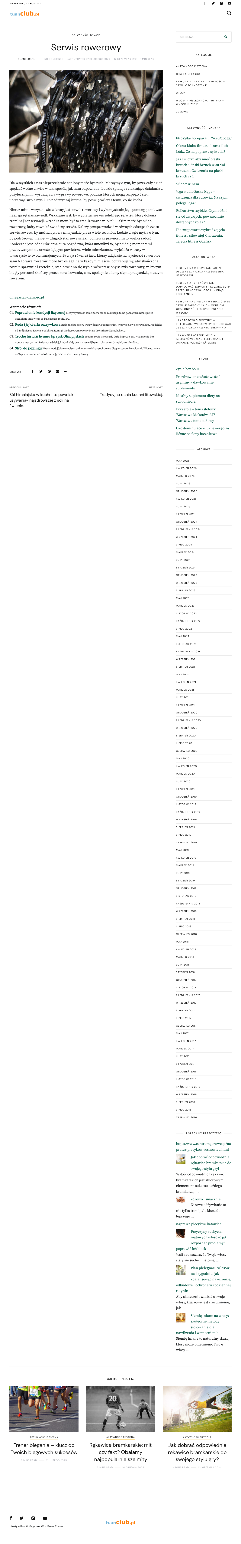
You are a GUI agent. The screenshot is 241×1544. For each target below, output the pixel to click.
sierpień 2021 (185, 666)
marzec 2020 (185, 773)
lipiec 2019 (183, 834)
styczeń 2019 (185, 880)
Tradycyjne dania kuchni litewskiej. (131, 394)
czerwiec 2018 (186, 934)
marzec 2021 (185, 689)
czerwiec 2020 (187, 750)
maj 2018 (182, 941)
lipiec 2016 (183, 1109)
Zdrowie (182, 112)
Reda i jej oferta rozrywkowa (37, 324)
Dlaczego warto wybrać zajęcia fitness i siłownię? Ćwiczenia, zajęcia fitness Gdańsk (200, 236)
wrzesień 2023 (186, 582)
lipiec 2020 (184, 743)
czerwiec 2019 (186, 842)
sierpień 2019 (185, 827)
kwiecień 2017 (186, 1041)
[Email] (57, 371)
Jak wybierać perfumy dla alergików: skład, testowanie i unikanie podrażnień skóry (199, 339)
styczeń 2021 (185, 705)
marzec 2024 (185, 552)
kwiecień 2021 (186, 682)
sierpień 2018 (185, 918)
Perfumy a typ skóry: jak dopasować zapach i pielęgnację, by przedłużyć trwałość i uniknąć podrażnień (203, 288)
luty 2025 (183, 506)
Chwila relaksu (188, 74)
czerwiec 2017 (186, 1025)
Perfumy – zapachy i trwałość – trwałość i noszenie (200, 83)
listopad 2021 (186, 644)
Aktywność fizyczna (86, 34)
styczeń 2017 (185, 1063)
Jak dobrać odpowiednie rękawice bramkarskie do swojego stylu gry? (211, 1163)
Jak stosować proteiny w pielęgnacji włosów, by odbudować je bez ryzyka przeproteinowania (203, 324)
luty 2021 (183, 697)
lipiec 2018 (183, 926)
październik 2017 (188, 995)
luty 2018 (183, 964)
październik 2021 (188, 651)
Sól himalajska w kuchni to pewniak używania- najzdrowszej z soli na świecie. (41, 400)
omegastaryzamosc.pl (26, 297)
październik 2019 (188, 812)
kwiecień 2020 (186, 766)
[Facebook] (205, 3)
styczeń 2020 (186, 789)
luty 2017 (183, 1056)
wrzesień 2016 (186, 1094)
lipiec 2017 (183, 1018)
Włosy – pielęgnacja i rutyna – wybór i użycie (200, 102)
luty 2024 (183, 559)
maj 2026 (182, 460)
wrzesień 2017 (186, 1002)
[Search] (226, 37)
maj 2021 (182, 674)
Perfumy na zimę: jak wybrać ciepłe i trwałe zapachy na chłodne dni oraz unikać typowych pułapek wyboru (204, 307)
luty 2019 (183, 873)
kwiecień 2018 (186, 949)
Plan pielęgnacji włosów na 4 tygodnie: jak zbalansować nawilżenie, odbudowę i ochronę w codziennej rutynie (203, 1279)
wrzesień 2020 (187, 727)
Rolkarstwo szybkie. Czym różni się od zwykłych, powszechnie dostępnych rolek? (201, 216)
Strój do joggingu (28, 348)
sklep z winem (187, 184)
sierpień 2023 (186, 590)
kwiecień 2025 (186, 498)
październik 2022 (188, 621)
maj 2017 (182, 1033)
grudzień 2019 (186, 796)
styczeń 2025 (186, 514)
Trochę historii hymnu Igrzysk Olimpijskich (49, 336)
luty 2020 (183, 781)
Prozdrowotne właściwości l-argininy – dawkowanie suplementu (199, 382)
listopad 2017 (186, 987)
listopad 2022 (186, 613)
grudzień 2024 (186, 521)
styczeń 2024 (186, 567)
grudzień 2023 (186, 575)
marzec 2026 (185, 476)
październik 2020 (188, 720)
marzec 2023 (185, 605)
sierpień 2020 (186, 735)
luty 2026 (183, 483)
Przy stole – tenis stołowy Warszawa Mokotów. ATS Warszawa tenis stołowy (196, 415)
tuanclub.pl (26, 59)
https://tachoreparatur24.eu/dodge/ (204, 138)
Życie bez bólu (187, 369)
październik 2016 (188, 1086)
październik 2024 (188, 529)
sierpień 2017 (185, 1010)
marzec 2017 (185, 1048)
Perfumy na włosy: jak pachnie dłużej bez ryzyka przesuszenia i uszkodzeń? (201, 271)
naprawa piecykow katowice (198, 1224)
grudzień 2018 (186, 888)
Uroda (181, 92)
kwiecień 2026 (186, 468)
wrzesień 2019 (186, 819)
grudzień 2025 (186, 491)
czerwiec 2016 (186, 1117)
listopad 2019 (186, 804)
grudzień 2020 (187, 712)
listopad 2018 (186, 895)
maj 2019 (182, 850)
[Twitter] (213, 3)
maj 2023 (182, 598)
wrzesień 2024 (186, 537)
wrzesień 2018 (186, 911)
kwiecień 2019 (186, 857)
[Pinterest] (49, 371)
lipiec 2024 (184, 544)
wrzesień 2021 (186, 659)
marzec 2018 (185, 957)
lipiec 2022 (184, 628)
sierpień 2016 (185, 1102)
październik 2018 (188, 903)
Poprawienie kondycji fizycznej (40, 313)
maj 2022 (182, 636)
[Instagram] (221, 3)
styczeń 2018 (185, 972)
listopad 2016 (186, 1079)
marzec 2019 (185, 865)
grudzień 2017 (186, 980)
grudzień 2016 (186, 1071)
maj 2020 (183, 758)
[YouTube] (229, 3)
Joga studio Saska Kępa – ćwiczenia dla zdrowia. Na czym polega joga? (201, 197)
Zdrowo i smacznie (206, 1199)
